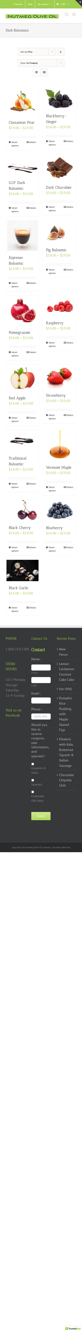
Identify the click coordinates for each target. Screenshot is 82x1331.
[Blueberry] (59, 510)
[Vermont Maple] (59, 445)
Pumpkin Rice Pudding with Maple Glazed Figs (65, 714)
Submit (41, 816)
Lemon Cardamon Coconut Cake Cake (66, 672)
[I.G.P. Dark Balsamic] (22, 165)
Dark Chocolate (58, 187)
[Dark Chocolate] (59, 168)
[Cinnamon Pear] (22, 102)
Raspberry (55, 323)
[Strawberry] (59, 377)
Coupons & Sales (38, 770)
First (34, 673)
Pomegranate (19, 332)
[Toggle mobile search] (66, 14)
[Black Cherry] (22, 510)
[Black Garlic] (22, 570)
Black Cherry (20, 527)
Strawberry (56, 395)
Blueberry (54, 528)
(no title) (65, 689)
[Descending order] (60, 52)
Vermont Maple (58, 467)
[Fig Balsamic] (59, 231)
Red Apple (17, 398)
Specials (36, 784)
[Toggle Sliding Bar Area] (78, 3)
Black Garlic (19, 588)
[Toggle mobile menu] (74, 14)
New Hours (63, 652)
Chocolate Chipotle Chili (66, 780)
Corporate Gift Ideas (37, 798)
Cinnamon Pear (22, 122)
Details (32, 142)
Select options (14, 144)
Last (34, 685)
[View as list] (44, 72)
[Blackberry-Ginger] (59, 98)
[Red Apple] (22, 378)
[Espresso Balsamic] (22, 235)
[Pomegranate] (22, 310)
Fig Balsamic (56, 250)
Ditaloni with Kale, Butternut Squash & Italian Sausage (66, 752)
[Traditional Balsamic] (22, 441)
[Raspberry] (59, 305)
